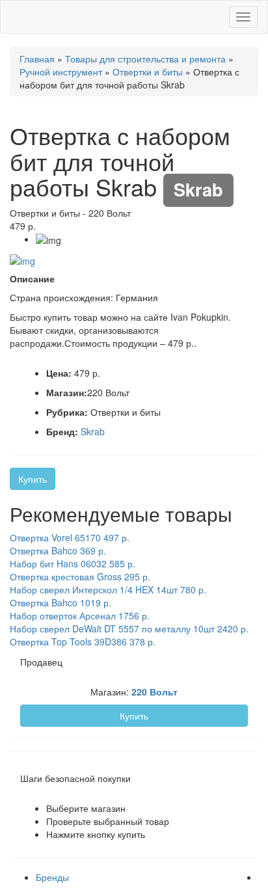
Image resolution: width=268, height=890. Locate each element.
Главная (37, 58)
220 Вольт (154, 691)
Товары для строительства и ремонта (145, 58)
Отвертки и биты (148, 71)
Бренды (52, 876)
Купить (32, 478)
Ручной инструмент (61, 71)
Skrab (93, 431)
